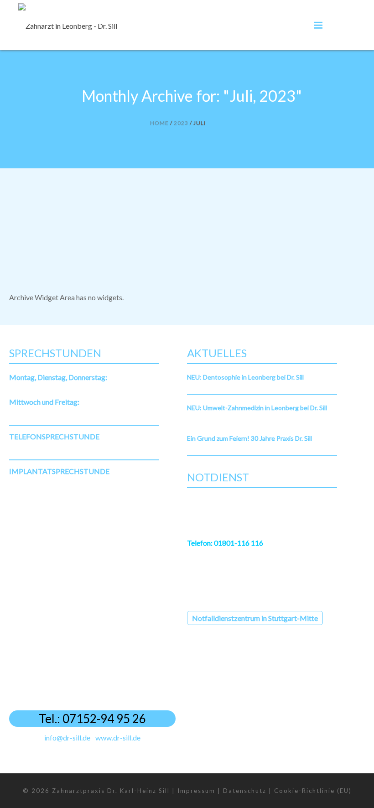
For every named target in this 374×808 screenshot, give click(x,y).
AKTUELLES (60, 223)
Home (159, 123)
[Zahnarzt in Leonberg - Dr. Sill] (67, 25)
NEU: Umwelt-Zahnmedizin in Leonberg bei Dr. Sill (257, 408)
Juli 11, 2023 (28, 223)
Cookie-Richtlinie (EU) (313, 790)
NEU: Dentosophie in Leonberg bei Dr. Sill (245, 377)
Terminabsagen (43, 212)
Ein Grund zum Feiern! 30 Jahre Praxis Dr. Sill (249, 438)
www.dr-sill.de (117, 737)
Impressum (196, 790)
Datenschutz (244, 790)
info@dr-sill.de (67, 737)
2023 (181, 123)
